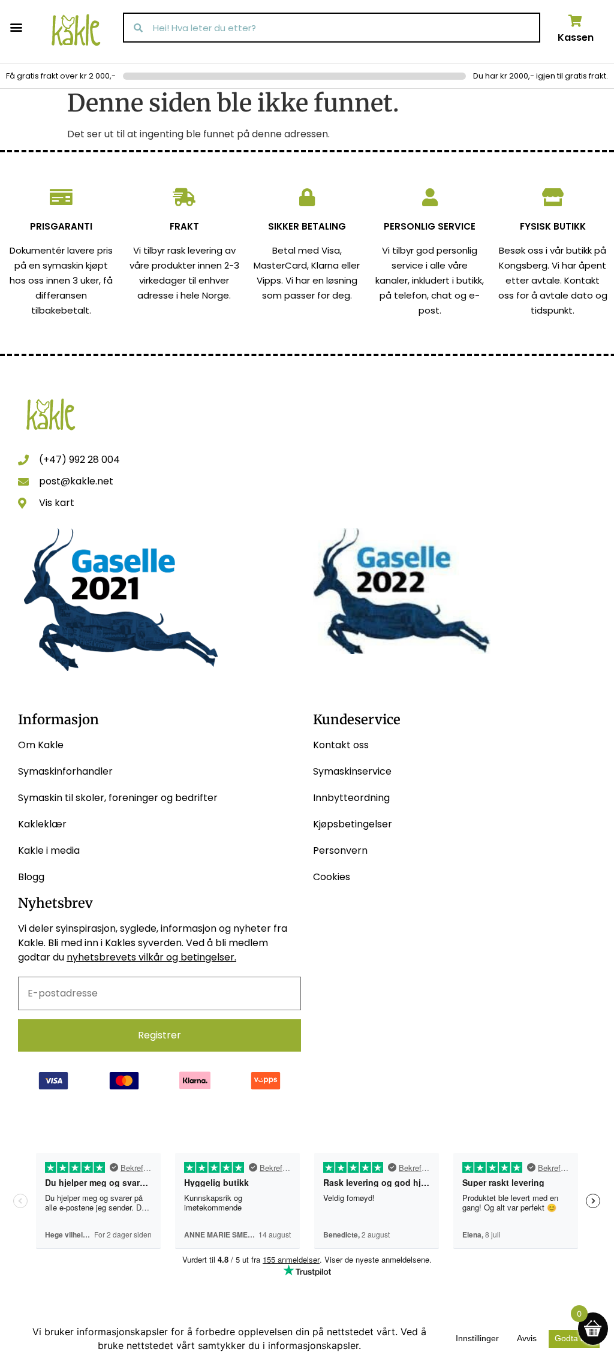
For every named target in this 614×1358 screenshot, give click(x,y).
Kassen (576, 37)
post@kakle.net (76, 481)
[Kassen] (576, 21)
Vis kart (56, 503)
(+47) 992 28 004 (79, 459)
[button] (16, 27)
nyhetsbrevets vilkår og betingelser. (151, 957)
